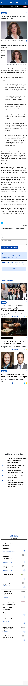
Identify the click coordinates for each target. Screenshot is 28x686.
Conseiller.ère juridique (8, 619)
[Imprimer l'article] (26, 316)
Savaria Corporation (6, 621)
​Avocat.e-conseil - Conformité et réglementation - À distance (7, 557)
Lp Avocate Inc (5, 577)
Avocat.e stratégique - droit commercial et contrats (8, 593)
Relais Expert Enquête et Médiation (8, 551)
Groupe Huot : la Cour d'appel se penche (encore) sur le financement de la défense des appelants (16, 460)
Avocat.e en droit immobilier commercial (8, 636)
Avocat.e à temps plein (8, 574)
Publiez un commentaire (10, 247)
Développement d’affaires (7, 338)
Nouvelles (4, 13)
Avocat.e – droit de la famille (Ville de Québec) (8, 628)
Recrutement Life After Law (7, 562)
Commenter (16, 316)
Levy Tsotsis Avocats (6, 615)
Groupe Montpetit (5, 597)
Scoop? (25, 6)
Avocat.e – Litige (6, 583)
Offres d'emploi (14, 6)
